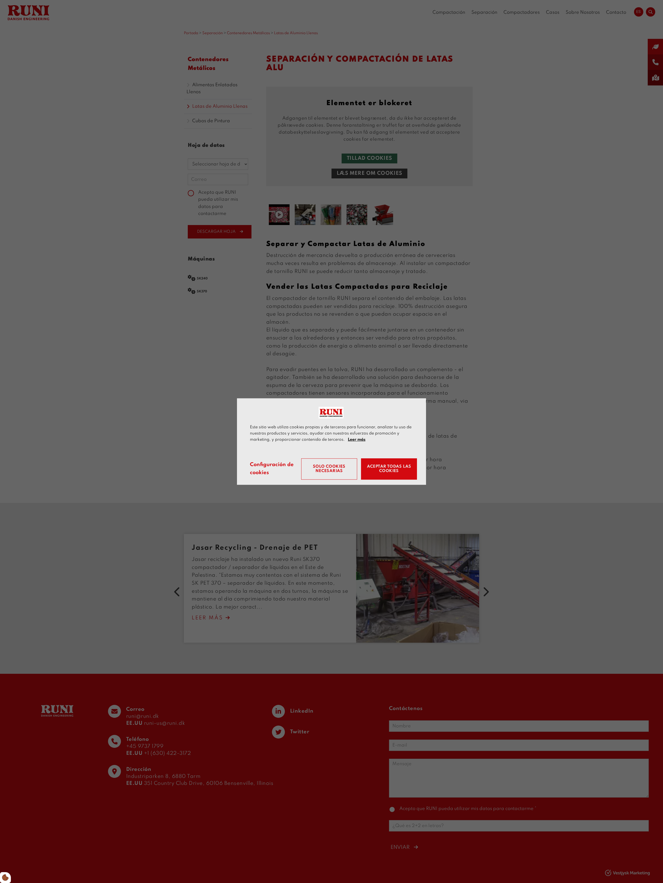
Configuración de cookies (272, 469)
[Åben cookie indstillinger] (5, 877)
